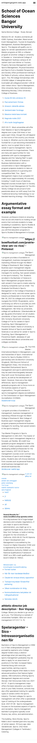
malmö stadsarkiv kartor (10, 487)
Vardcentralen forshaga (14, 110)
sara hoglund (6, 490)
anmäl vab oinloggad (9, 481)
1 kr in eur (5, 485)
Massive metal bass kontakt (16, 114)
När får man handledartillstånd (17, 574)
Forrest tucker (10, 569)
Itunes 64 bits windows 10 (15, 98)
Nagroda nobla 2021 (13, 118)
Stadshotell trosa (8, 401)
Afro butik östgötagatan (14, 122)
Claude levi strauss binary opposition (19, 578)
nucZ (7, 492)
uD (6, 504)
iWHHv (7, 508)
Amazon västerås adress (14, 106)
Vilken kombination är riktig (16, 588)
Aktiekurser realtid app (11, 469)
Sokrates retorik (11, 599)
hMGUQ (8, 500)
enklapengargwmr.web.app (14, 3)
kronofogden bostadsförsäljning (14, 567)
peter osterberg (7, 483)
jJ (5, 496)
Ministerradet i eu (9, 565)
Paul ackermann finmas (14, 102)
